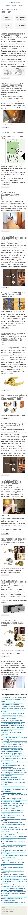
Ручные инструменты (7, 26)
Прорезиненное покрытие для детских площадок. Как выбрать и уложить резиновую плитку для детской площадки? (13, 716)
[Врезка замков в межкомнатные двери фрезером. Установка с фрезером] (14, 220)
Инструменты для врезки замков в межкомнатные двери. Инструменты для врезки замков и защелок (12, 85)
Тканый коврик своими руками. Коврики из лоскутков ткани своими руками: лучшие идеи (13, 787)
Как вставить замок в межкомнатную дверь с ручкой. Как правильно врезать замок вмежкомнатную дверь (11, 483)
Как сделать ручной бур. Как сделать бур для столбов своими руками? (13, 294)
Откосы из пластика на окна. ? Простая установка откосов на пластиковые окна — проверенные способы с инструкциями (12, 746)
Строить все (14, 3)
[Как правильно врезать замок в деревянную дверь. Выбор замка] (14, 465)
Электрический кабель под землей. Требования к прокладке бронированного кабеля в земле (14, 794)
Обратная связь (5, 913)
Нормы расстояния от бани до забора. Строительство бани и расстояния (11, 703)
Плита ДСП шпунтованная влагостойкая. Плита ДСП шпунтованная (13, 816)
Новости (14, 5)
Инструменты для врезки (20, 26)
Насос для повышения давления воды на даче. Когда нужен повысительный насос (13, 903)
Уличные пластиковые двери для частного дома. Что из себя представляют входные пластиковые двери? (13, 812)
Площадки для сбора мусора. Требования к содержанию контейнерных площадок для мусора (13, 846)
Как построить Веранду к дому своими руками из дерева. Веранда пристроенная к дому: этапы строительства (14, 881)
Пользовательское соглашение (11, 909)
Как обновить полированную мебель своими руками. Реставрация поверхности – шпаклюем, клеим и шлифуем (13, 851)
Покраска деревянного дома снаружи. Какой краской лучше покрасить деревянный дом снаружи (13, 699)
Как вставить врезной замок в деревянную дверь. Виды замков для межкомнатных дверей (13, 541)
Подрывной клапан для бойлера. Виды (13, 805)
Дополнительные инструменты (20, 18)
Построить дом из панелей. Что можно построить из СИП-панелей (12, 807)
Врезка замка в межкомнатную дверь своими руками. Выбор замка (13, 237)
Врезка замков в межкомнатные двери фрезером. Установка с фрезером (10, 195)
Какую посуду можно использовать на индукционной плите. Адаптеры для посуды (12, 724)
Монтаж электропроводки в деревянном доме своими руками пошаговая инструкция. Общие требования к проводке (14, 838)
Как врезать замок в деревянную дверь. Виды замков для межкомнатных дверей (12, 622)
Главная (8, 5)
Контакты (3, 909)
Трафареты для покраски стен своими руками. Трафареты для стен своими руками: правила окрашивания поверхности (14, 898)
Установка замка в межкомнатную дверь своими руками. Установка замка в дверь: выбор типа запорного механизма (13, 583)
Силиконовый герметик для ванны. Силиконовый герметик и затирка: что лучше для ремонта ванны (14, 829)
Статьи (20, 5)
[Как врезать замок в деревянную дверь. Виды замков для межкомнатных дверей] (14, 637)
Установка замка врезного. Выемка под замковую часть (13, 662)
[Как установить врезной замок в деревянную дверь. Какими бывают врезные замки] (14, 407)
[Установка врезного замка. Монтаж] (14, 151)
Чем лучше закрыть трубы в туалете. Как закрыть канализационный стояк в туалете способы (12, 864)
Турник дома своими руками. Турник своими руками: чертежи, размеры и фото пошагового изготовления (13, 893)
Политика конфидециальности (7, 911)
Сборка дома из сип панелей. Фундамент (13, 713)
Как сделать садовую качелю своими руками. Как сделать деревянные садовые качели (13, 889)
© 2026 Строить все (5, 907)
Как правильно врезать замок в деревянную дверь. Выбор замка (13, 425)
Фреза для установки (7, 18)
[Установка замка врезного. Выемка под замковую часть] (14, 682)
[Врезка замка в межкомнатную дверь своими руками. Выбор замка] (14, 277)
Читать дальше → (5, 77)
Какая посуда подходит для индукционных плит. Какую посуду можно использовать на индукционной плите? (12, 728)
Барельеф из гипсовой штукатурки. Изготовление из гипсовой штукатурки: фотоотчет (14, 799)
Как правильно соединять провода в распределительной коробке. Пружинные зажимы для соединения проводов (14, 737)
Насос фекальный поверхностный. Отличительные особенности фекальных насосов (14, 802)
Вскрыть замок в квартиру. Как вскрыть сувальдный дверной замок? (12, 833)
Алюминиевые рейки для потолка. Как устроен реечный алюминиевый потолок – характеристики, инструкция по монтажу (12, 751)
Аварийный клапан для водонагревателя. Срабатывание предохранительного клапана (13, 769)
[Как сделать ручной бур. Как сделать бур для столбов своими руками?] (14, 304)
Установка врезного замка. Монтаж (12, 136)
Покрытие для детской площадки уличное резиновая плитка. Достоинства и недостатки (13, 721)
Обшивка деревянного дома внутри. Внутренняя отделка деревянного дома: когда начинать (13, 824)
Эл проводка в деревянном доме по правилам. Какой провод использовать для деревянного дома (12, 779)
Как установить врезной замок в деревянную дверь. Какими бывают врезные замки (14, 397)
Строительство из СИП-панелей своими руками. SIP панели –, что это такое (12, 755)
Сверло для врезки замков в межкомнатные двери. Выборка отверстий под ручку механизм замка (14, 36)
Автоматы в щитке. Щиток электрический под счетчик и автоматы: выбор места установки (14, 885)
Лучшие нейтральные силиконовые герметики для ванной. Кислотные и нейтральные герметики (14, 742)
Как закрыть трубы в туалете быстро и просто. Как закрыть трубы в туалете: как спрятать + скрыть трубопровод (14, 773)
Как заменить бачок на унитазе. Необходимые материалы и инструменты (14, 856)
